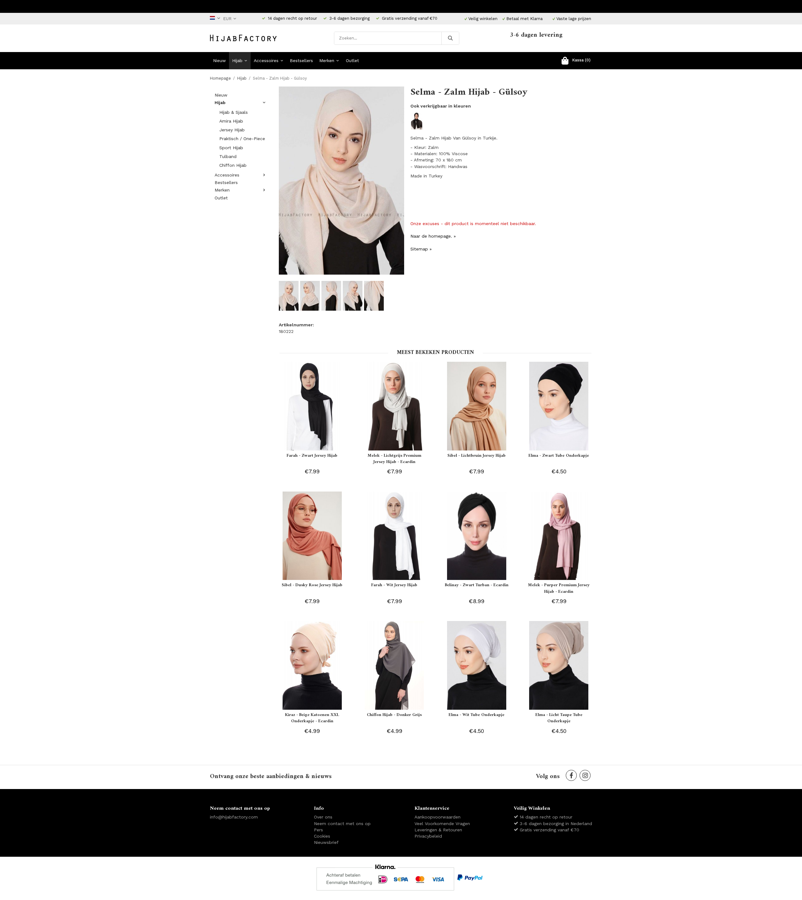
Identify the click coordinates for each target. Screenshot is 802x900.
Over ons (323, 816)
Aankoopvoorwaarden (437, 816)
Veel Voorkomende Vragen (442, 823)
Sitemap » (421, 248)
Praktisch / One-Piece (242, 138)
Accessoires (266, 60)
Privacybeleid (428, 836)
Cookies (322, 836)
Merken (326, 60)
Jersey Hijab (232, 129)
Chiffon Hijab (233, 165)
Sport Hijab (231, 147)
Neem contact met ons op (342, 823)
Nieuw (219, 60)
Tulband (228, 156)
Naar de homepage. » (433, 236)
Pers (318, 829)
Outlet (352, 60)
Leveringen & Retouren (438, 829)
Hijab (237, 60)
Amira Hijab (231, 121)
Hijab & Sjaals (233, 112)
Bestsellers (301, 60)
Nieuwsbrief (326, 842)
